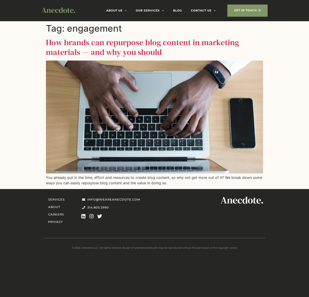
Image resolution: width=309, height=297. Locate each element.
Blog (177, 10)
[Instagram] (91, 216)
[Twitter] (99, 216)
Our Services (148, 10)
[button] (247, 11)
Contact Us (201, 10)
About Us (114, 10)
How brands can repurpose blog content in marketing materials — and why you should (142, 47)
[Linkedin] (83, 216)
